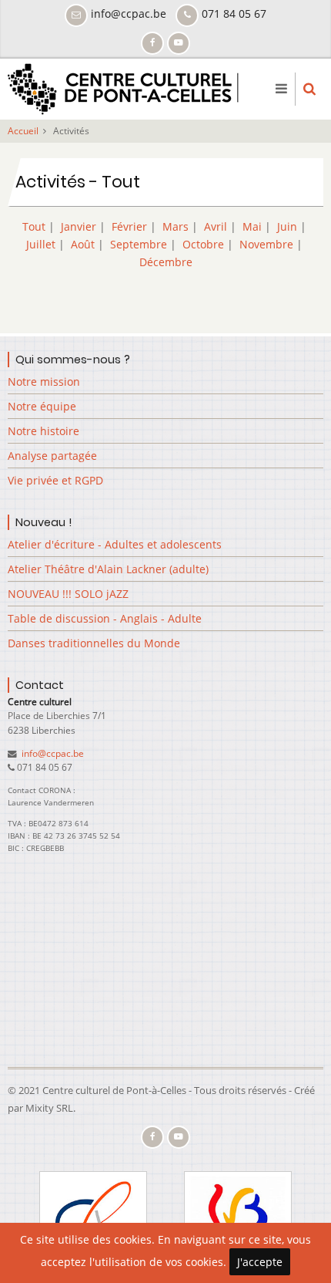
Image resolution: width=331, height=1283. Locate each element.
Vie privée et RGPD (55, 480)
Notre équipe (42, 406)
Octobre (203, 244)
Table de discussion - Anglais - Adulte (105, 618)
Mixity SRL (49, 1108)
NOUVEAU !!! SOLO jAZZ (68, 593)
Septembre (138, 244)
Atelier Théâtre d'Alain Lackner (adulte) (108, 569)
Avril (215, 226)
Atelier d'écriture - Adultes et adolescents (115, 544)
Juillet (40, 244)
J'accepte (260, 1261)
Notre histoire (43, 431)
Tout (33, 226)
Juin (287, 226)
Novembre (266, 244)
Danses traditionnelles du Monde (94, 643)
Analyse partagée (52, 455)
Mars (175, 226)
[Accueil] (123, 87)
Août (83, 244)
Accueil (23, 131)
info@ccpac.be (51, 753)
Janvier (78, 226)
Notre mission (44, 381)
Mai (252, 226)
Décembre (165, 262)
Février (129, 226)
